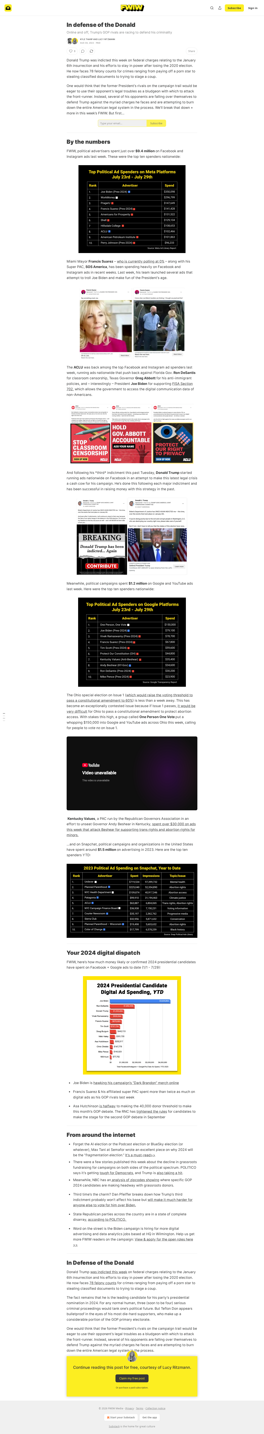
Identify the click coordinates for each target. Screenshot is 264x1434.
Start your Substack (122, 1417)
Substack (114, 1426)
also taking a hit (169, 1173)
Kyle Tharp (86, 39)
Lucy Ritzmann (106, 39)
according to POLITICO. (107, 1220)
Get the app (149, 1417)
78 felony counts (102, 1283)
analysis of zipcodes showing (135, 1180)
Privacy (129, 1408)
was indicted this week (108, 1272)
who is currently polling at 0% (140, 261)
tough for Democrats (116, 1173)
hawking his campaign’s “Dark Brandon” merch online (136, 1083)
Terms (139, 1408)
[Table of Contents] (3, 717)
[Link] (61, 142)
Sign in (253, 8)
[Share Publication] (219, 8)
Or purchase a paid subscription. (132, 1387)
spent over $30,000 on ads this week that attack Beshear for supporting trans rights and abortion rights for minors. (131, 829)
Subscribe (234, 8)
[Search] (212, 8)
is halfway (107, 1106)
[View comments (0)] (82, 51)
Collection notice (155, 1408)
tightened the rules (151, 1111)
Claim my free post (132, 1378)
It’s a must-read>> (140, 1155)
